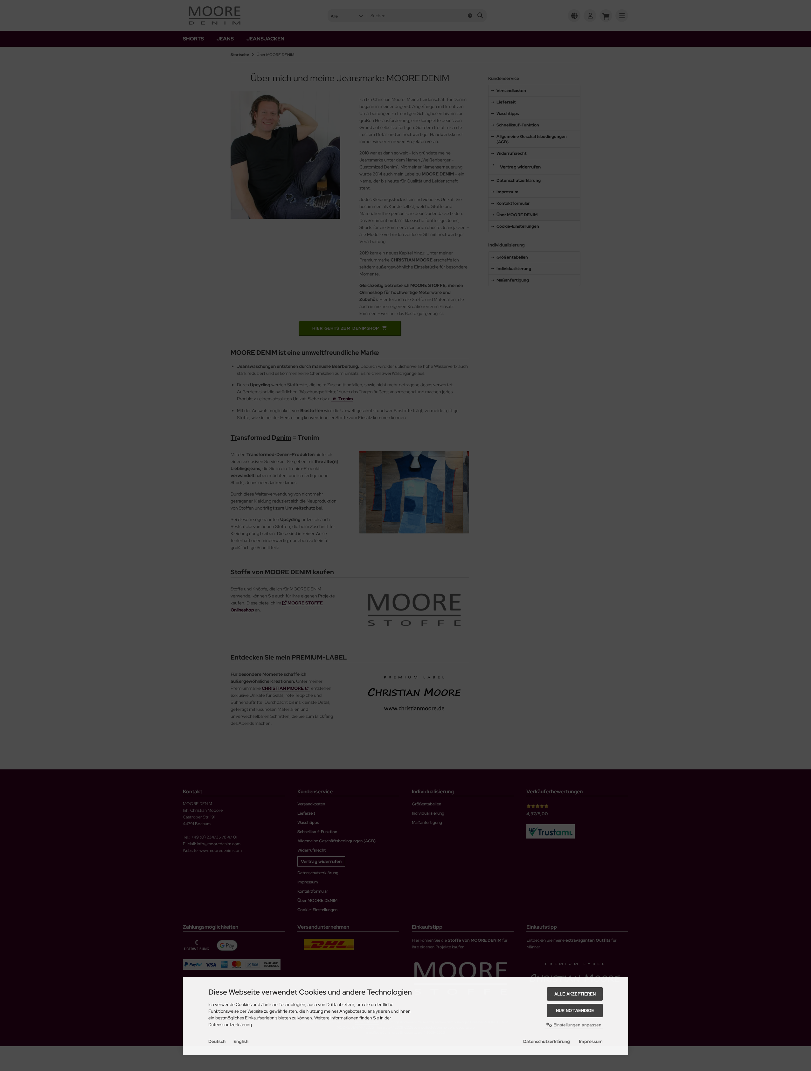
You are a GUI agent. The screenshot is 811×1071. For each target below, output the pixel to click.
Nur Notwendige (575, 1010)
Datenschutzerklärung (546, 1041)
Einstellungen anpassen (576, 1024)
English (240, 1041)
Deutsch (216, 1041)
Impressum (591, 1041)
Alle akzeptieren (575, 994)
